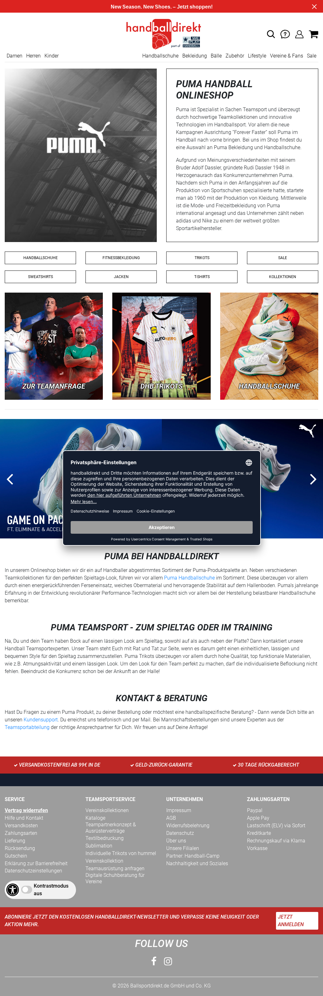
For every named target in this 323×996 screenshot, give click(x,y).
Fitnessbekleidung (121, 258)
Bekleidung (194, 56)
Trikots (202, 258)
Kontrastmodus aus (51, 889)
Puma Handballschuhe (189, 578)
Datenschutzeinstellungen (33, 871)
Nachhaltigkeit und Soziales (197, 863)
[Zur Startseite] (161, 34)
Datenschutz (180, 833)
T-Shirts (202, 277)
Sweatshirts (40, 277)
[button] (271, 34)
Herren (33, 56)
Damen (14, 56)
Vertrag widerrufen (26, 810)
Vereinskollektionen (107, 810)
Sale (311, 56)
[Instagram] (168, 961)
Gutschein (16, 856)
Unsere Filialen (182, 848)
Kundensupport (41, 720)
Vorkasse (257, 848)
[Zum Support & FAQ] (285, 34)
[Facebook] (153, 961)
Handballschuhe (160, 56)
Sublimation (98, 846)
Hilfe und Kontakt (24, 818)
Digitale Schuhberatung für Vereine (114, 878)
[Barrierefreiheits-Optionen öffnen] (13, 890)
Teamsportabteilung (28, 727)
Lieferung (15, 841)
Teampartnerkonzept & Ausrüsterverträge (110, 828)
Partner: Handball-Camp (193, 856)
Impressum (178, 810)
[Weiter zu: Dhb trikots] (161, 346)
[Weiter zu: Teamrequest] (54, 346)
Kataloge (95, 818)
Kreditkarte (259, 833)
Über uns (176, 841)
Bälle (216, 56)
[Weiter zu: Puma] (269, 346)
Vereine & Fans (286, 56)
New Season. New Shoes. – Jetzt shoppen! (162, 6)
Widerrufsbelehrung (187, 826)
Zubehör (235, 56)
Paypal (254, 810)
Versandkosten (21, 826)
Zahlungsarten (21, 833)
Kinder (51, 56)
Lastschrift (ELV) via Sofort (276, 826)
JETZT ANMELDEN (291, 920)
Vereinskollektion (104, 861)
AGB (171, 818)
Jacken (121, 277)
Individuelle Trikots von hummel (120, 853)
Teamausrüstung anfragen (114, 868)
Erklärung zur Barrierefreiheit (36, 863)
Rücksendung (20, 848)
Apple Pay (258, 818)
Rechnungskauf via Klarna (276, 841)
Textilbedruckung (104, 838)
